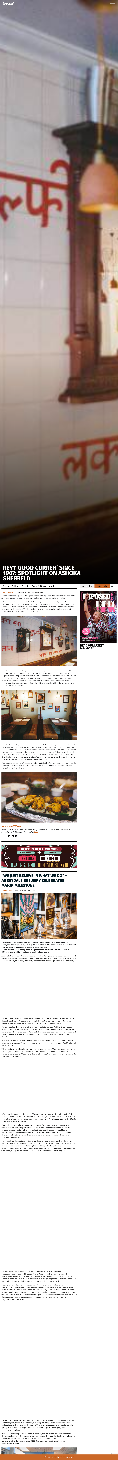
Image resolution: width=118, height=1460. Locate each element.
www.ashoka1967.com (11, 826)
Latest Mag (102, 586)
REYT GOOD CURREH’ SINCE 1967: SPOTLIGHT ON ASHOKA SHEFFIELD (41, 573)
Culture (15, 586)
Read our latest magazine (59, 1457)
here (36, 832)
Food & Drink (39, 586)
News (6, 586)
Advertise (87, 586)
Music (52, 586)
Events (25, 586)
